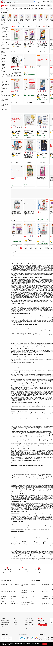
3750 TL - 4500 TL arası (5, 105)
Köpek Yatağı (23, 595)
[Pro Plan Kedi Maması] (28, 26)
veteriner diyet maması (18, 480)
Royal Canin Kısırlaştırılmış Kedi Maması (46, 601)
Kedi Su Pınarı (3, 601)
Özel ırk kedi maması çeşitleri (30, 364)
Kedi (2, 8)
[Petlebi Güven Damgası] (22, 638)
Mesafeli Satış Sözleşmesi (29, 620)
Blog (14, 618)
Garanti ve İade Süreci (29, 624)
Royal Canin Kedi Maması (46, 584)
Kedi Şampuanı (13, 596)
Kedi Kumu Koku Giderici (15, 584)
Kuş (10, 8)
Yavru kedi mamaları (14, 325)
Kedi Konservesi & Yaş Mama (5, 591)
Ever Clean (33, 603)
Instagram (40, 639)
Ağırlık (2, 79)
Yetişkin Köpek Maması (24, 582)
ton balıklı (34, 296)
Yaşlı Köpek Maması (14, 606)
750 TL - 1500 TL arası (5, 98)
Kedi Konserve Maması (5, 44)
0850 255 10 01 (41, 618)
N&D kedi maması (17, 409)
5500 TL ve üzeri (5, 109)
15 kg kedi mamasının (15, 513)
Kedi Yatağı (13, 589)
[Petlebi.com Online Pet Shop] (5, 5)
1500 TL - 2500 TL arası (5, 100)
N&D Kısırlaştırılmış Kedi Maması (45, 606)
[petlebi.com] (1, 10)
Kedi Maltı (12, 598)
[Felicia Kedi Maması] (49, 26)
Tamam (44, 643)
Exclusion (4, 64)
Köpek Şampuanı (24, 597)
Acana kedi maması (43, 408)
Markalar (20, 8)
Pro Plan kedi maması (29, 408)
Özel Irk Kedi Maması (5, 38)
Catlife (3, 62)
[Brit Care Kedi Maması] (33, 26)
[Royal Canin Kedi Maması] (13, 26)
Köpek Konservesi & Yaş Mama (24, 585)
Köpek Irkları (15, 624)
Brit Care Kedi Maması (45, 591)
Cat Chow (4, 61)
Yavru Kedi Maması (5, 31)
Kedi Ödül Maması (4, 47)
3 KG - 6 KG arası (5, 85)
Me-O (32, 601)
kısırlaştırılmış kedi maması (38, 346)
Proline (32, 605)
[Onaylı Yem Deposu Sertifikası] (28, 638)
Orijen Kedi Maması (45, 596)
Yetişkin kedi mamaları (15, 334)
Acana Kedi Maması (45, 589)
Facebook (45, 639)
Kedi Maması (3, 582)
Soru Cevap (15, 620)
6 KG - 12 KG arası (5, 87)
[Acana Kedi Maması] (38, 26)
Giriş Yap (37, 5)
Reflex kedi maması (24, 409)
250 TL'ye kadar (5, 94)
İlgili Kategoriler (4, 42)
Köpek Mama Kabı (24, 592)
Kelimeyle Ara (4, 74)
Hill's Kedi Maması (44, 586)
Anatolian (4, 57)
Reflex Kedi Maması (45, 594)
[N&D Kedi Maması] (23, 26)
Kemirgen (15, 8)
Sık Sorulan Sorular (28, 618)
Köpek (6, 8)
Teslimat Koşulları (28, 622)
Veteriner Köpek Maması (25, 606)
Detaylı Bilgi (8, 644)
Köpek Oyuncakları (24, 590)
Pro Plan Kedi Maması (45, 582)
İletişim (2, 626)
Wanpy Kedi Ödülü (45, 608)
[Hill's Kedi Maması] (18, 26)
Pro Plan (32, 582)
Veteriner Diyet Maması (5, 35)
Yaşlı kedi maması (38, 351)
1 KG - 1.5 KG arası (5, 82)
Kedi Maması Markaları (3, 52)
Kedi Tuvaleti (3, 598)
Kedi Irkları (15, 622)
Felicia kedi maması (32, 409)
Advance (4, 55)
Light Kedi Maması (5, 32)
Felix (32, 606)
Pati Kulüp (41, 8)
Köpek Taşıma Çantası (24, 588)
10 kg (42, 297)
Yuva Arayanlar (48, 8)
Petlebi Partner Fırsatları (5, 622)
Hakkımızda (3, 618)
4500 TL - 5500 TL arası (5, 108)
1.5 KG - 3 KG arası (5, 84)
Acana (3, 54)
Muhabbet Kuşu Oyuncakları (25, 602)
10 (43, 248)
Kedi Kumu (2, 589)
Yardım (43, 5)
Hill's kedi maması (36, 408)
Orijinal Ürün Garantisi (5, 620)
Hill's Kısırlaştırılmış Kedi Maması (45, 604)
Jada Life (4, 70)
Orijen (32, 598)
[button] (21, 41)
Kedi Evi (12, 594)
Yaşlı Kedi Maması (5, 36)
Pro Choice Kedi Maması (40, 409)
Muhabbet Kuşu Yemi (24, 600)
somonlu (31, 296)
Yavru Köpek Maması (14, 603)
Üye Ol (32, 5)
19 (48, 248)
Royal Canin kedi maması (20, 408)
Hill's (3, 68)
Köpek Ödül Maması (24, 587)
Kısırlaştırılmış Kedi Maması (5, 28)
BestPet (3, 58)
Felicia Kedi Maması (45, 593)
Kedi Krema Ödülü (3, 605)
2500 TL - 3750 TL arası (5, 103)
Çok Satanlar (27, 8)
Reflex (32, 594)
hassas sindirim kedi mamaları (41, 338)
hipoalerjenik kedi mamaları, (30, 290)
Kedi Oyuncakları (3, 596)
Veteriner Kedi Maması (24, 604)
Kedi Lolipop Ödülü (24, 607)
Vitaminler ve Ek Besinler (5, 45)
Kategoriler (3, 22)
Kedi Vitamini (13, 586)
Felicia (3, 65)
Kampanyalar (34, 8)
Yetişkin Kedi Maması (6, 29)
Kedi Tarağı (13, 591)
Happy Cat (4, 67)
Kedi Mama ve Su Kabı (5, 48)
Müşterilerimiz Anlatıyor (5, 624)
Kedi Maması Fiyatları (3, 92)
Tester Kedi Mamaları (6, 39)
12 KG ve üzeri (4, 88)
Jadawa (3, 71)
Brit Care (4, 59)
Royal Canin (33, 584)
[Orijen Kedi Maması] (44, 26)
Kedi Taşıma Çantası (4, 594)
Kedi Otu (12, 593)
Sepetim (49, 5)
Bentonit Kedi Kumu (4, 603)
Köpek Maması (13, 601)
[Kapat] (51, 1)
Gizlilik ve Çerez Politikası (29, 628)
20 (51, 248)
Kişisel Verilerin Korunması (30, 626)
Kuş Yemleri (23, 599)
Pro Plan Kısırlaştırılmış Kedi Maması (46, 599)
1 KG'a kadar (4, 81)
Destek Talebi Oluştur (42, 625)
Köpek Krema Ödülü (4, 606)
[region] (5, 70)
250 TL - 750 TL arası (6, 95)
